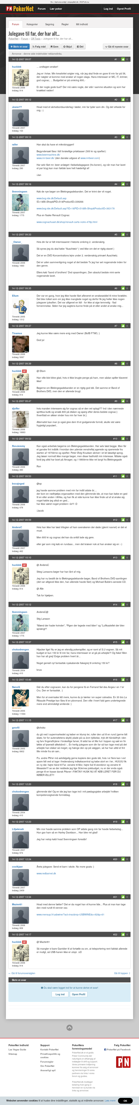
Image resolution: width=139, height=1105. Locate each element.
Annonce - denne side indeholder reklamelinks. (37, 53)
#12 (115, 519)
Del (81, 46)
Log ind (108, 8)
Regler (65, 24)
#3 (116, 137)
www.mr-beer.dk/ (45, 158)
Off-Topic (36, 38)
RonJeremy (18, 446)
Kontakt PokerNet (49, 1049)
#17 (115, 720)
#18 (115, 784)
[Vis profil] (20, 77)
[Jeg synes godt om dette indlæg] (123, 59)
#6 (116, 288)
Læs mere (110, 1100)
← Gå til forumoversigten (21, 973)
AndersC (17, 527)
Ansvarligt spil (48, 1070)
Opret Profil (124, 8)
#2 (116, 99)
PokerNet (21, 8)
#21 (115, 897)
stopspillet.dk (73, 2)
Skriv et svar (20, 46)
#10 (115, 438)
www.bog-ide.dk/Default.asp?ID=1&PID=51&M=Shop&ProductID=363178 (76, 208)
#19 (115, 821)
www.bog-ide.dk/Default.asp (51, 198)
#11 (115, 476)
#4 (116, 184)
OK (125, 1100)
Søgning (49, 24)
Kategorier (32, 24)
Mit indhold (82, 24)
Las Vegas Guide (17, 1049)
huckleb (16, 66)
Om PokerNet (47, 1065)
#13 (115, 557)
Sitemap (12, 1053)
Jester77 (17, 107)
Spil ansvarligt (60, 2)
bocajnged (18, 483)
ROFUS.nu (84, 2)
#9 (116, 401)
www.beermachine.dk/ (48, 154)
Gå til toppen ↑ (122, 973)
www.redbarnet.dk (46, 873)
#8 (116, 363)
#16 (115, 679)
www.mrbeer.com (90, 158)
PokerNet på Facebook (118, 1049)
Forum (42, 8)
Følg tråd (40, 46)
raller (15, 144)
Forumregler (46, 1061)
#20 (115, 859)
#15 (115, 642)
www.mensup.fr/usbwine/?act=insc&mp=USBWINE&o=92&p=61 (70, 914)
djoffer (15, 408)
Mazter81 (17, 904)
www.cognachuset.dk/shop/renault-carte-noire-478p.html (67, 222)
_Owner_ (17, 242)
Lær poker (56, 8)
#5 (116, 234)
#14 (115, 604)
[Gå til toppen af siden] (69, 1029)
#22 (115, 934)
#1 (116, 59)
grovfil (15, 727)
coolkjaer (17, 866)
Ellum (15, 295)
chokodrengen (20, 649)
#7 (116, 325)
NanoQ (16, 687)
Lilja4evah (18, 829)
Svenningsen (19, 191)
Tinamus (17, 333)
